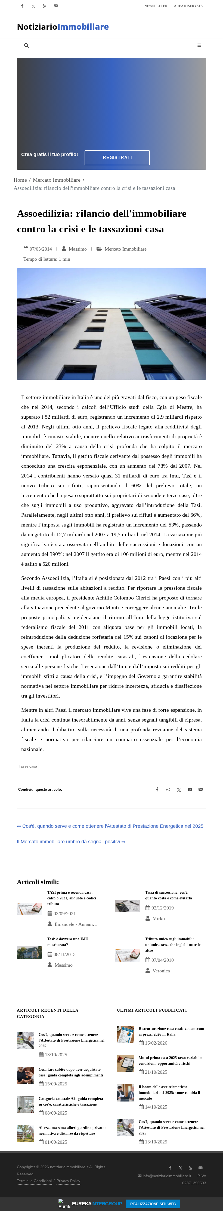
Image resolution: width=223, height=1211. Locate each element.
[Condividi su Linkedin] (189, 789)
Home (20, 180)
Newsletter (156, 6)
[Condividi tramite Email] (200, 789)
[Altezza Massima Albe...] (25, 1133)
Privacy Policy (68, 1181)
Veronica (160, 970)
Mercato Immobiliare (56, 180)
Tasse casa (28, 766)
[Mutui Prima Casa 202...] (125, 1063)
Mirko (158, 918)
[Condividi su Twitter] (179, 789)
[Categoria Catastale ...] (25, 1104)
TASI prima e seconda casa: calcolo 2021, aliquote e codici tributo (71, 898)
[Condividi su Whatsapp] (168, 789)
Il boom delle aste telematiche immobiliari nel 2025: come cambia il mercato (169, 1092)
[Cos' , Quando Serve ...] (25, 1040)
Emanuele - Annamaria (76, 924)
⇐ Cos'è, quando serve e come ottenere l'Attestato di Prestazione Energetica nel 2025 (110, 826)
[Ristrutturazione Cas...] (125, 1034)
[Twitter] (33, 6)
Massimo (77, 249)
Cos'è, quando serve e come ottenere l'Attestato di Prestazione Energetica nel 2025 (71, 1040)
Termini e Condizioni (34, 1181)
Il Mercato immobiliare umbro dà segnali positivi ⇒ (71, 841)
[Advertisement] (111, 103)
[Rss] (44, 6)
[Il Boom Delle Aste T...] (125, 1093)
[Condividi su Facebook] (157, 789)
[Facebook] (22, 6)
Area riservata (188, 6)
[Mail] (55, 6)
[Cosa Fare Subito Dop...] (25, 1075)
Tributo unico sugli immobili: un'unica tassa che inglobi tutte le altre (172, 945)
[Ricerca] (26, 45)
